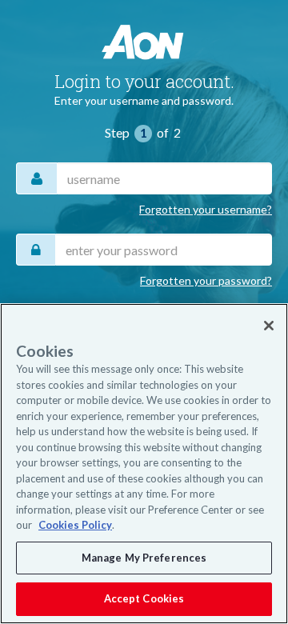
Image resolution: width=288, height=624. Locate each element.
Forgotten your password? (206, 280)
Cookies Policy (75, 524)
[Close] (268, 325)
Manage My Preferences (144, 557)
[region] (144, 463)
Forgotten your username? (205, 209)
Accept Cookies (144, 598)
